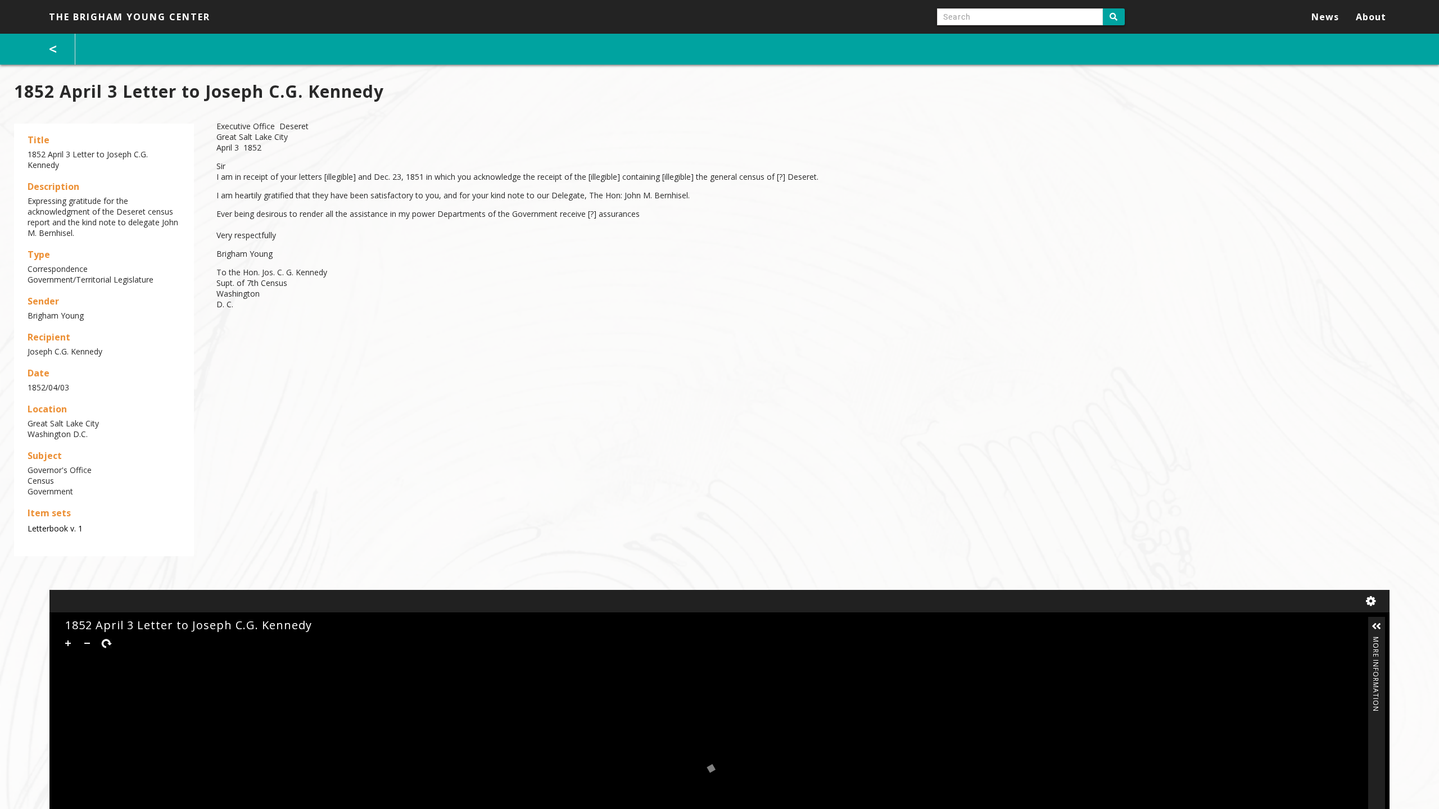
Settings (1373, 601)
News (1325, 17)
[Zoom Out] (87, 643)
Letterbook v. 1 (55, 528)
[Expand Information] (1376, 626)
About (1371, 17)
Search (1114, 16)
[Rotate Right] (106, 643)
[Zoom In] (68, 643)
